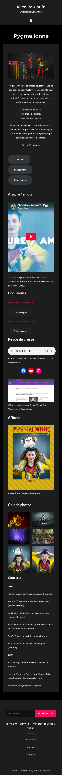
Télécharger (20, 312)
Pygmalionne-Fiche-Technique (20, 302)
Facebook (20, 179)
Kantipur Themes (42, 770)
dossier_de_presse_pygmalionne (21, 321)
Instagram (20, 169)
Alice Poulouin (31, 7)
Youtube (19, 159)
